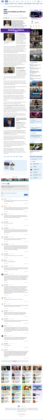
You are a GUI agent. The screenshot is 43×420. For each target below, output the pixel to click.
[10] (15, 179)
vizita (24, 365)
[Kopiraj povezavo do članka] (26, 18)
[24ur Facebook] (22, 406)
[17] (28, 179)
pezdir (14, 156)
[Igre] (25, 1)
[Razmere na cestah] (30, 1)
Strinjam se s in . (35, 128)
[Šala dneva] (40, 139)
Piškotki (26, 408)
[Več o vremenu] (41, 26)
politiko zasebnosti (34, 128)
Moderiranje (22, 408)
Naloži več (14, 361)
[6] (7, 179)
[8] (11, 179)
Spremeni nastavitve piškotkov (33, 408)
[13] (21, 179)
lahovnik (8, 156)
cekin (34, 365)
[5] (6, 179)
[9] (13, 179)
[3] (2, 179)
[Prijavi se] (35, 1)
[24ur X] (24, 406)
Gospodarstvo (20, 3)
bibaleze (3, 365)
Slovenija (6, 3)
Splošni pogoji (14, 409)
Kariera (18, 408)
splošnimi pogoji (37, 127)
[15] (24, 179)
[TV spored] (28, 1)
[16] (26, 179)
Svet (41, 3)
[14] (22, 179)
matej (5, 156)
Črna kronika (11, 3)
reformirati (21, 156)
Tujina (16, 3)
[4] (4, 179)
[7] (9, 179)
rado (11, 156)
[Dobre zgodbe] (23, 1)
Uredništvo (11, 408)
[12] (19, 179)
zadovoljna (14, 365)
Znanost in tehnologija (27, 3)
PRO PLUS (15, 408)
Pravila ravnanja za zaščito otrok (22, 409)
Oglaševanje (7, 408)
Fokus (34, 3)
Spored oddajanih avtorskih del (33, 409)
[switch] (38, 1)
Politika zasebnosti (8, 409)
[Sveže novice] (5, 6)
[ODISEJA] (15, 177)
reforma (17, 156)
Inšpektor (37, 3)
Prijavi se (26, 194)
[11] (17, 179)
